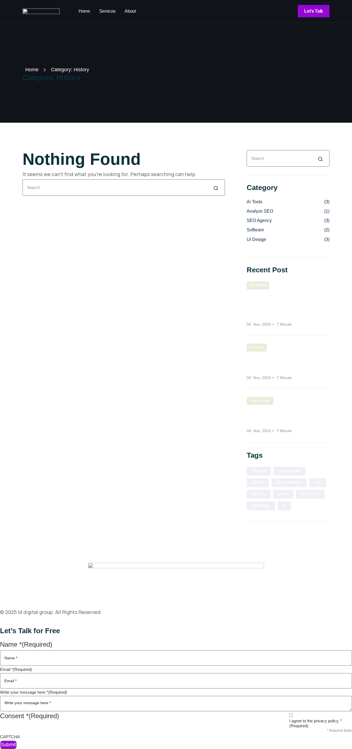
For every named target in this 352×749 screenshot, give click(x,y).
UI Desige (288, 239)
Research (310, 494)
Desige (258, 483)
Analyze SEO (288, 211)
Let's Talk (313, 11)
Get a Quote (15, 622)
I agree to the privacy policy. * (315, 723)
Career (259, 471)
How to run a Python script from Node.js (281, 416)
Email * (16, 669)
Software (288, 229)
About (130, 11)
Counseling (290, 471)
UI (284, 506)
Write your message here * (33, 692)
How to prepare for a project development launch (281, 305)
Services (107, 11)
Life (317, 483)
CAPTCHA (10, 736)
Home (84, 11)
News (283, 494)
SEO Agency (288, 220)
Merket (259, 494)
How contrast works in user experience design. (287, 362)
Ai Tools (288, 201)
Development (289, 483)
